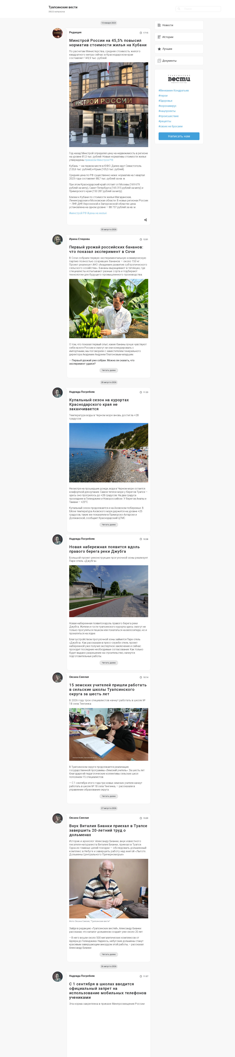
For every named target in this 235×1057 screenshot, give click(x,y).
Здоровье (166, 100)
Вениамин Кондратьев (174, 90)
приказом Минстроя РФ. (99, 159)
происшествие (169, 116)
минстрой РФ (79, 213)
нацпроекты (168, 111)
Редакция (75, 32)
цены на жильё (98, 213)
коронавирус (168, 106)
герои (164, 95)
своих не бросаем (171, 126)
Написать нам (179, 136)
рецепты (165, 121)
